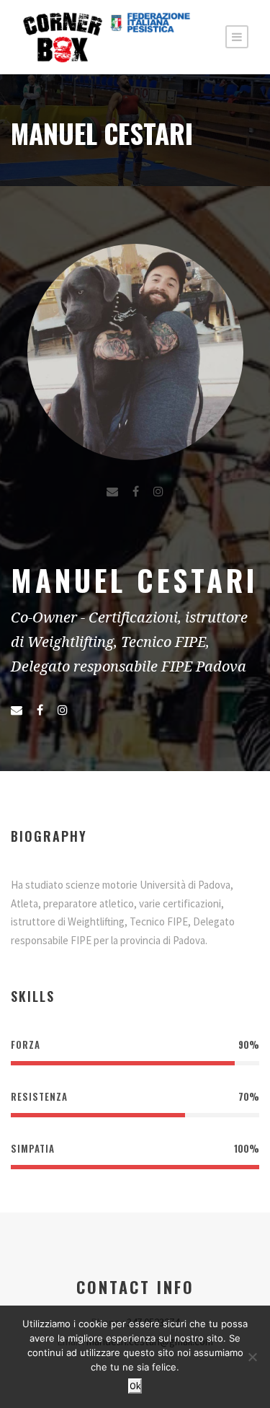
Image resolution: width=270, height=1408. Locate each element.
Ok (135, 1386)
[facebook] (135, 491)
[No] (252, 1357)
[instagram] (158, 491)
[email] (112, 491)
